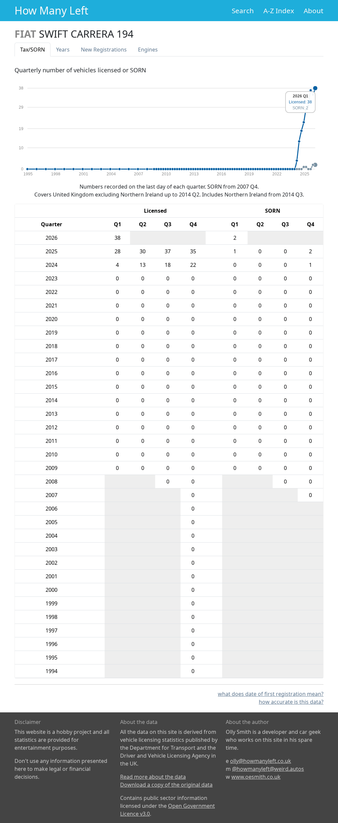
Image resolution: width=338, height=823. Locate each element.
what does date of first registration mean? (270, 694)
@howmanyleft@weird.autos (268, 768)
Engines (148, 49)
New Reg (104, 49)
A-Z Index (278, 10)
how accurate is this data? (291, 701)
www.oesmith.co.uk (256, 776)
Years (63, 49)
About (313, 10)
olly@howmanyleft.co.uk (260, 761)
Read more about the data (153, 776)
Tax (32, 49)
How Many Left (51, 10)
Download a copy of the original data (166, 784)
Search (243, 10)
